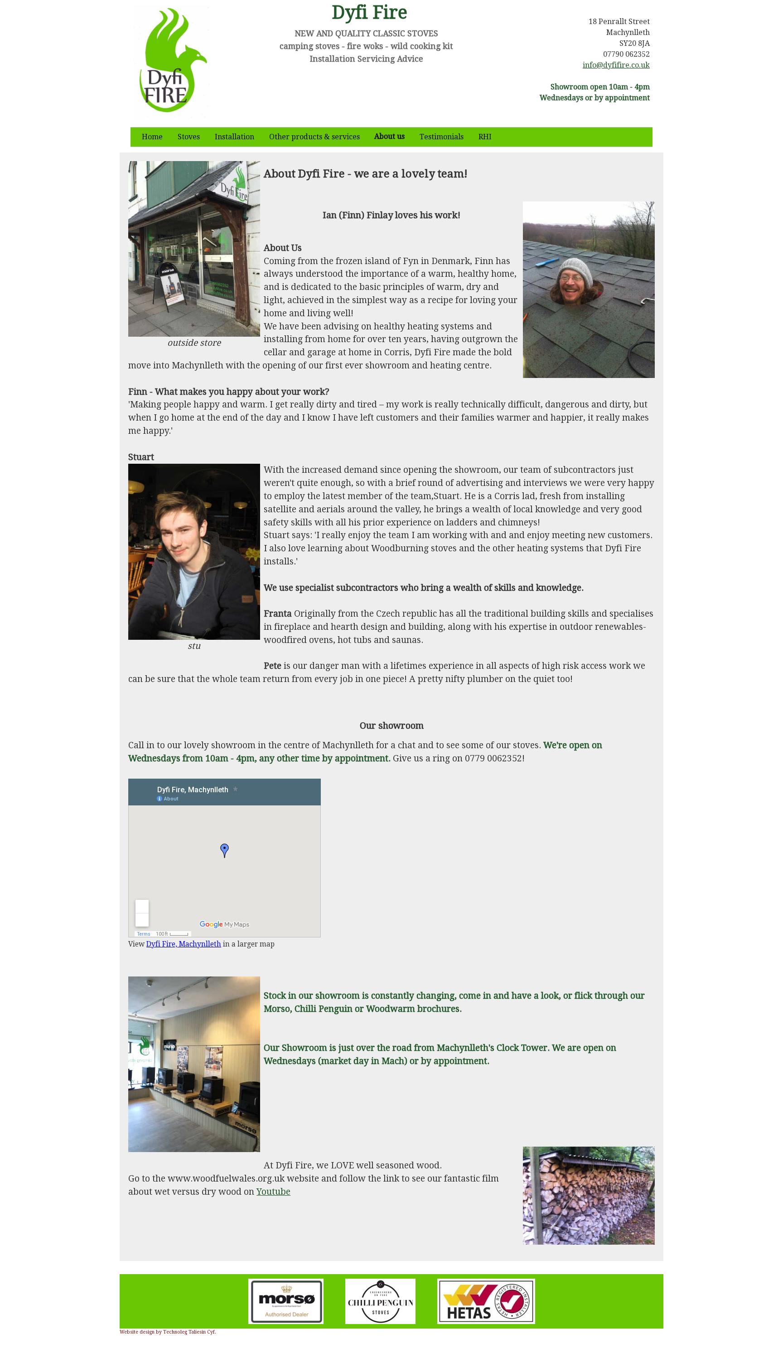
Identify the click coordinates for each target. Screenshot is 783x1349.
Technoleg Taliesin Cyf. (189, 1331)
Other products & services (314, 136)
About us (389, 136)
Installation (234, 136)
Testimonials (442, 136)
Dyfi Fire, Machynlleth (183, 944)
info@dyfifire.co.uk (616, 65)
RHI (485, 136)
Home (152, 136)
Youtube (273, 1192)
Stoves (189, 136)
